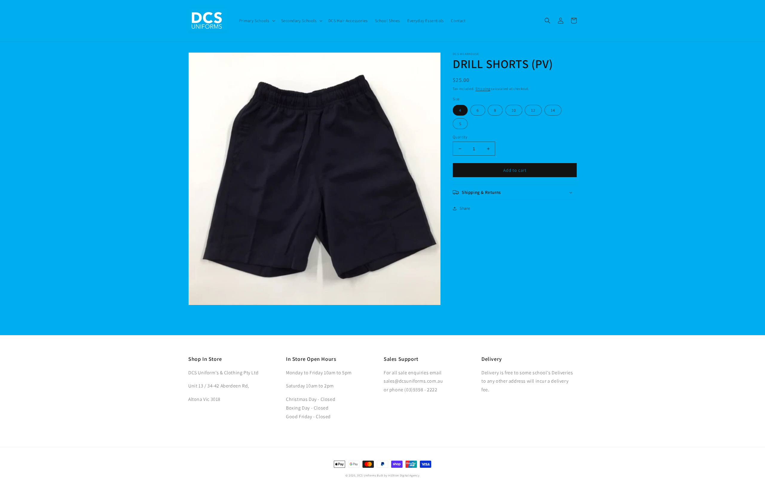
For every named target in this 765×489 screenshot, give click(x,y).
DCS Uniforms (366, 475)
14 (553, 110)
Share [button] (465, 208)
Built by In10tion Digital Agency (398, 475)
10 (514, 110)
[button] (256, 20)
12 (533, 110)
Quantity (460, 137)
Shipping (482, 88)
